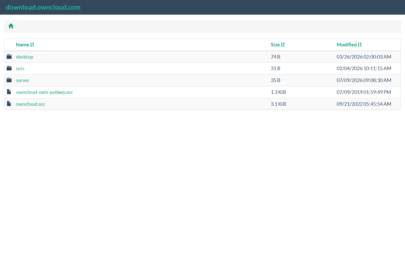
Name (23, 44)
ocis (20, 68)
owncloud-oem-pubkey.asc (44, 92)
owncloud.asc (30, 104)
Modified (347, 44)
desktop (24, 57)
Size (276, 44)
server (22, 80)
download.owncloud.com (43, 7)
